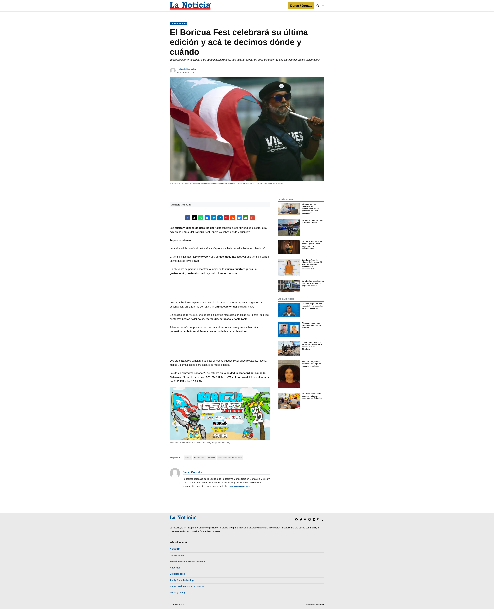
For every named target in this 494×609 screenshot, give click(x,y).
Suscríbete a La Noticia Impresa (187, 561)
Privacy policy (177, 592)
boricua (188, 458)
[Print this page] (252, 217)
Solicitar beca (177, 574)
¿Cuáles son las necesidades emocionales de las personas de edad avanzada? (310, 208)
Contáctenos (177, 555)
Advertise (175, 567)
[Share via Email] (245, 217)
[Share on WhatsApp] (200, 217)
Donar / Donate (301, 5)
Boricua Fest (245, 306)
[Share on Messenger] (207, 217)
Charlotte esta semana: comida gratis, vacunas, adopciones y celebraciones (312, 244)
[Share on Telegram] (213, 217)
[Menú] (323, 5)
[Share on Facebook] (187, 217)
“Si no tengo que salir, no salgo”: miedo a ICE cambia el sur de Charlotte (312, 345)
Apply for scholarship (182, 580)
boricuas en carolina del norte (230, 458)
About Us (175, 549)
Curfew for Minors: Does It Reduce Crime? (312, 221)
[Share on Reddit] (232, 217)
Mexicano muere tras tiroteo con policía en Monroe (311, 325)
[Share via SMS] (239, 217)
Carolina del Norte (179, 23)
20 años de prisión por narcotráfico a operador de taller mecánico (312, 306)
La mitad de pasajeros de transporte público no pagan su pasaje (313, 283)
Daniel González (188, 69)
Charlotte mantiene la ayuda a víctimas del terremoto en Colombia (312, 396)
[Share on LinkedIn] (220, 217)
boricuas (211, 458)
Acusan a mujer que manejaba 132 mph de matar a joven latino (311, 363)
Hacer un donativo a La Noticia (187, 586)
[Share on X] (194, 217)
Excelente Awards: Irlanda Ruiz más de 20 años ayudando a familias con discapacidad (312, 264)
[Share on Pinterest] (226, 217)
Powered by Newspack (315, 604)
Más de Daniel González (240, 486)
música (193, 314)
